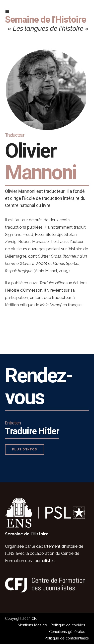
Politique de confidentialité (67, 638)
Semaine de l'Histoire (45, 19)
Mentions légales (32, 625)
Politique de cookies (68, 625)
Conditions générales (67, 631)
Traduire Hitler (32, 431)
